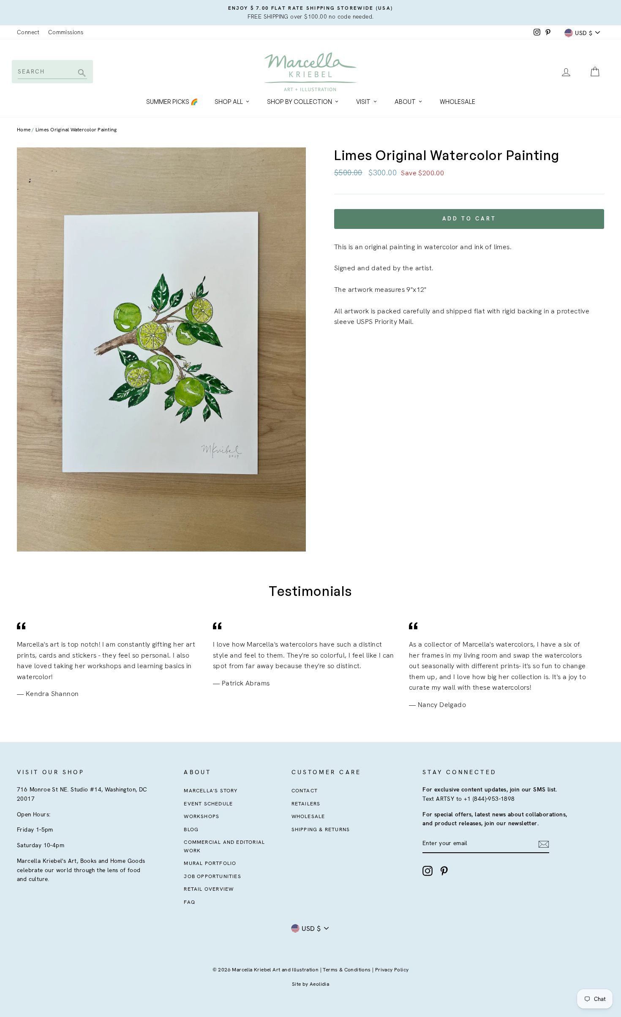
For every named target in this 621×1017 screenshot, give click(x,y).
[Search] (80, 74)
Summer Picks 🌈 (172, 101)
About (405, 101)
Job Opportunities (212, 876)
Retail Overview (209, 889)
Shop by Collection (299, 101)
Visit (363, 101)
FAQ (189, 902)
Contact (304, 790)
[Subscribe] (543, 843)
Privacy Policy (392, 969)
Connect (28, 32)
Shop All (229, 101)
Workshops (201, 816)
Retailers (306, 803)
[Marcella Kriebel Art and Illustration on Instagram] (427, 871)
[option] (310, 12)
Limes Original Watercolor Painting (76, 129)
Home (23, 129)
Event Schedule (208, 803)
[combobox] (52, 71)
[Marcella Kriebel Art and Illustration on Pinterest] (444, 871)
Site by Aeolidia (310, 984)
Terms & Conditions (346, 969)
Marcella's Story (210, 790)
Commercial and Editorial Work (224, 846)
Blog (191, 829)
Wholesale (457, 101)
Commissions (65, 32)
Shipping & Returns (320, 829)
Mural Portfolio (210, 863)
